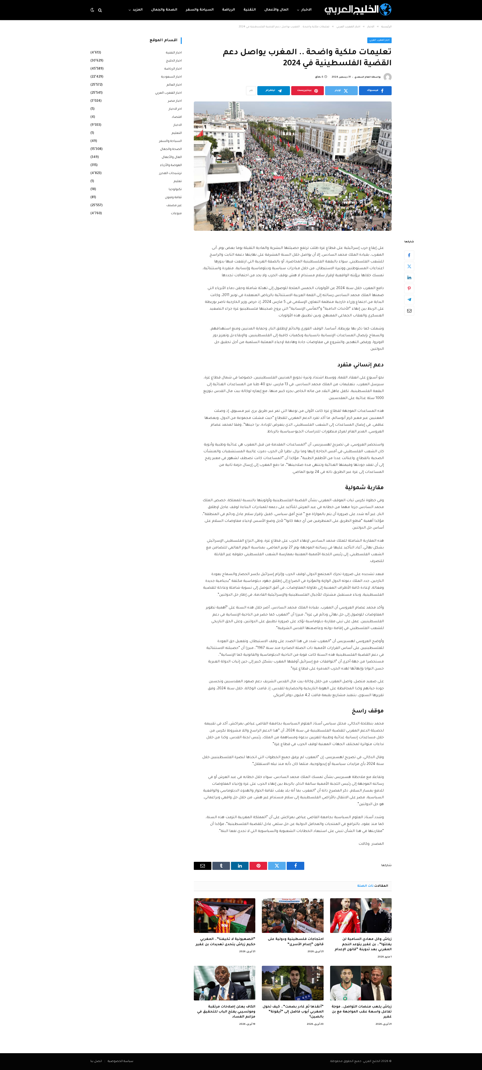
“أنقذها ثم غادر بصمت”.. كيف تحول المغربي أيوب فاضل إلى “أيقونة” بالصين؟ (293, 1012)
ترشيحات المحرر (170, 173)
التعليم (177, 133)
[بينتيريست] (409, 288)
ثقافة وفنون (173, 197)
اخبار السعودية (171, 77)
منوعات (176, 213)
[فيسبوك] (409, 255)
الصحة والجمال (164, 10)
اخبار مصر (175, 101)
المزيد (138, 10)
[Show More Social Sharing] (251, 90)
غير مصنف (174, 205)
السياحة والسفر (200, 10)
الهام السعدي (362, 77)
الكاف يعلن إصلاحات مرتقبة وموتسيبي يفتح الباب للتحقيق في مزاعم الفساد (226, 1012)
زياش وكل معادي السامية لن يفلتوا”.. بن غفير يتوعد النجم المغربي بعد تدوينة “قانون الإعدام (363, 944)
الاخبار (306, 10)
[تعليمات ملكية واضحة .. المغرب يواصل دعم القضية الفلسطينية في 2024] (293, 166)
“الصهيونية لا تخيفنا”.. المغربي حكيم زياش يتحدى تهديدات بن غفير (225, 941)
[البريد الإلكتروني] (409, 310)
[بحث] (100, 10)
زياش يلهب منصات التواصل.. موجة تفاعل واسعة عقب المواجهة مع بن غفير (362, 1012)
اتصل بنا (96, 1061)
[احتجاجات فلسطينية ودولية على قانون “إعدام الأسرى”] (292, 915)
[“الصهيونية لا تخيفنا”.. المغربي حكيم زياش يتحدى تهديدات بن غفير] (224, 915)
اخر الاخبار (175, 109)
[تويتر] (409, 266)
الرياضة (228, 10)
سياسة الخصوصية (120, 1061)
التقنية (250, 10)
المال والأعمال (276, 10)
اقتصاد (177, 117)
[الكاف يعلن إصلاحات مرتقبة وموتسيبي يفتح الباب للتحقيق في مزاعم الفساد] (224, 983)
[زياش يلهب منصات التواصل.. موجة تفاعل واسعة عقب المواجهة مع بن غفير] (361, 983)
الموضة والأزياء (171, 165)
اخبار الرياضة (173, 69)
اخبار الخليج (174, 61)
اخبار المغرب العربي (379, 40)
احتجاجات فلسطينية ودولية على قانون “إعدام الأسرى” (295, 941)
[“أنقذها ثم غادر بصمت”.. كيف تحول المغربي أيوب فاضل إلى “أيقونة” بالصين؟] (292, 983)
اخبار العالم (174, 85)
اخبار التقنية (174, 53)
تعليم (178, 181)
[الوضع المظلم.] (92, 10)
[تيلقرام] (409, 299)
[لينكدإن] (409, 277)
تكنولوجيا (175, 189)
